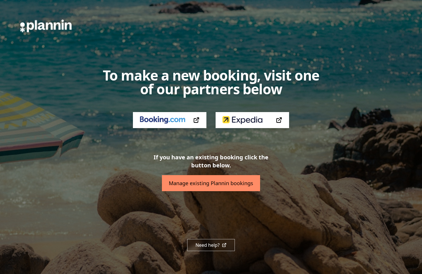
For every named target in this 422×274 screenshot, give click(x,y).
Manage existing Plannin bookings (211, 183)
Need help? (207, 245)
